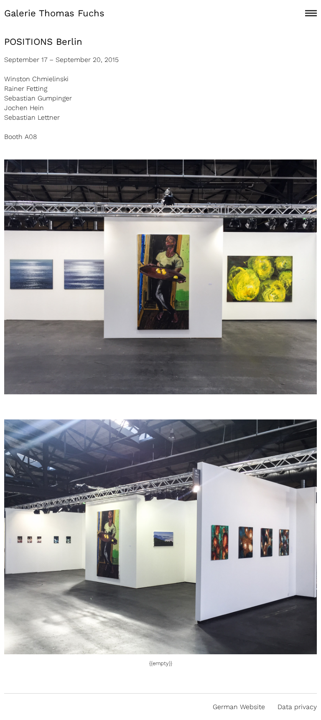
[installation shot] (160, 649)
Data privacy (297, 707)
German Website (239, 707)
